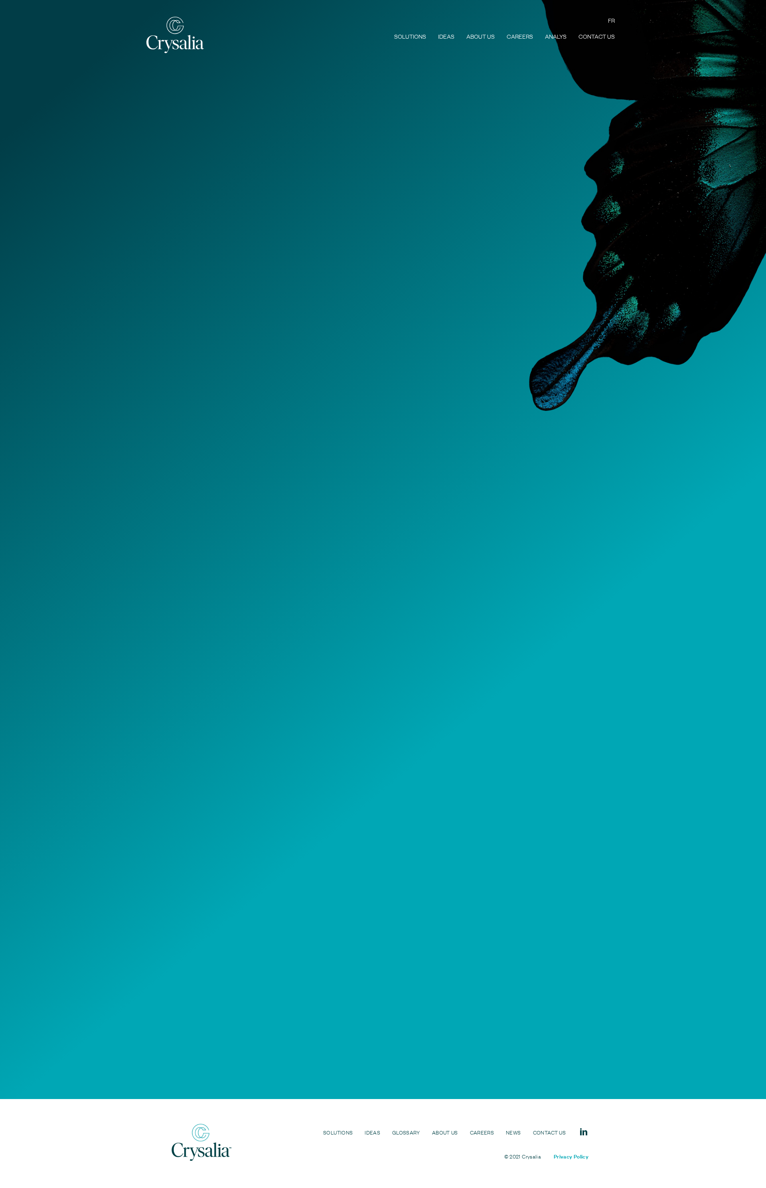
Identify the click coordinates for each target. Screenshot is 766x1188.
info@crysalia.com (362, 1058)
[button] (205, 329)
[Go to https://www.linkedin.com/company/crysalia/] (584, 1132)
